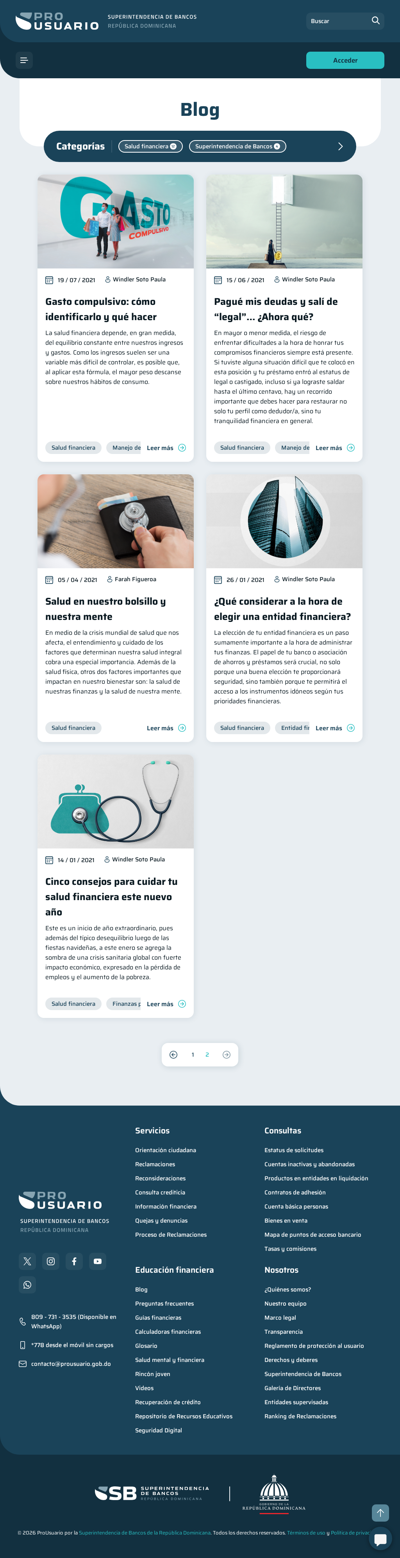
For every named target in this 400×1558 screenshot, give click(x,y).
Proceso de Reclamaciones (171, 1234)
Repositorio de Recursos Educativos (183, 1416)
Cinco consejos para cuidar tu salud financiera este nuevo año (111, 897)
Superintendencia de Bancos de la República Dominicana (145, 1533)
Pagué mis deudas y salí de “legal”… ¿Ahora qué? (276, 309)
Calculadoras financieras (168, 1331)
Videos (144, 1388)
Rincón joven (152, 1374)
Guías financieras (158, 1317)
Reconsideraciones (160, 1178)
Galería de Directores (292, 1388)
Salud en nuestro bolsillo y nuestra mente (105, 609)
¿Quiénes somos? (287, 1289)
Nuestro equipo (285, 1303)
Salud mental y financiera (169, 1360)
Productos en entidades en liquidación (316, 1178)
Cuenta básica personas (296, 1206)
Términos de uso (306, 1533)
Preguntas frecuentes (164, 1303)
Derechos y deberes (291, 1360)
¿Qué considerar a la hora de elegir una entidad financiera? (282, 609)
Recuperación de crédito (168, 1402)
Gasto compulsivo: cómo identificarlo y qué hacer (101, 309)
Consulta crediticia (160, 1192)
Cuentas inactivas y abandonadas (309, 1164)
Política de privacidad (355, 1533)
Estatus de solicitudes (293, 1150)
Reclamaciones (155, 1164)
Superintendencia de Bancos (302, 1374)
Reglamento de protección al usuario (314, 1346)
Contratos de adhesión (295, 1192)
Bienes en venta (285, 1220)
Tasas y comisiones (290, 1249)
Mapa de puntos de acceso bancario (312, 1234)
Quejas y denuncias (161, 1220)
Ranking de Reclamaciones (300, 1416)
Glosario (146, 1346)
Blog (141, 1289)
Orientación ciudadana (165, 1150)
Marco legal (280, 1317)
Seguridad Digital (158, 1430)
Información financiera (165, 1206)
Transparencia (283, 1331)
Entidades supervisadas (296, 1402)
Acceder (343, 62)
